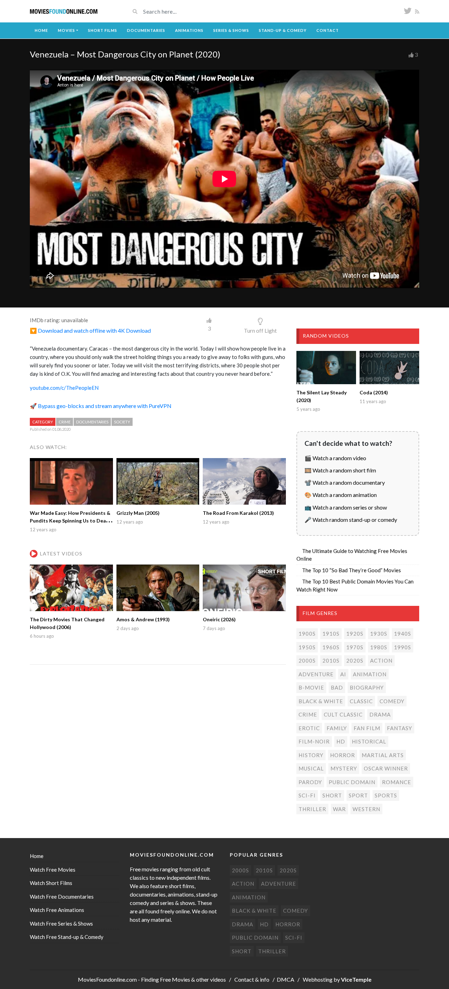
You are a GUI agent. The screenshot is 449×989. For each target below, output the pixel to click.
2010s (331, 660)
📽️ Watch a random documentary (344, 482)
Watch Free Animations (57, 910)
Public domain (352, 782)
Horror (342, 755)
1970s (354, 647)
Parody (310, 782)
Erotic (309, 728)
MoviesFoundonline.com (107, 979)
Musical (311, 768)
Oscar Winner (386, 768)
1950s (307, 647)
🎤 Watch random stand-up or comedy (350, 519)
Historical (369, 741)
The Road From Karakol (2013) (238, 513)
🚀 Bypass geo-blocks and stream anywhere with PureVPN (101, 405)
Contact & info (251, 979)
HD (340, 741)
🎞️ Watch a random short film (340, 470)
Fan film (367, 728)
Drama (380, 714)
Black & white (321, 701)
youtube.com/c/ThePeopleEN (64, 388)
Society (122, 422)
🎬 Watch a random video (335, 458)
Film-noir (314, 741)
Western (366, 809)
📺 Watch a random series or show (345, 507)
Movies (66, 30)
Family (337, 728)
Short (332, 795)
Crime (65, 422)
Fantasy (399, 728)
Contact (327, 30)
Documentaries (146, 30)
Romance (396, 782)
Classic (361, 701)
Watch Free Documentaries (62, 896)
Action (381, 660)
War (339, 809)
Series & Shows (231, 30)
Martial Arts (383, 755)
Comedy (392, 701)
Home (41, 30)
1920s (354, 633)
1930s (378, 633)
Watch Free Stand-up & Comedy (66, 937)
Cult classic (343, 714)
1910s (331, 633)
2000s (307, 660)
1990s (402, 647)
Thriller (312, 809)
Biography (367, 687)
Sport (358, 795)
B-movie (311, 687)
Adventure (316, 674)
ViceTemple (356, 979)
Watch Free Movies (52, 869)
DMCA (285, 979)
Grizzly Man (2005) (138, 513)
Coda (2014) (374, 392)
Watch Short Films (51, 883)
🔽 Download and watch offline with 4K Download (90, 330)
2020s (354, 660)
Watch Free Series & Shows (61, 923)
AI (343, 674)
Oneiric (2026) (219, 619)
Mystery (343, 768)
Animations (189, 30)
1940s (402, 633)
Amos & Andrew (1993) (143, 619)
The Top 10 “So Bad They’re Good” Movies (351, 570)
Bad (337, 687)
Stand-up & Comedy (283, 30)
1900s (307, 633)
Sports (386, 795)
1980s (378, 647)
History (311, 755)
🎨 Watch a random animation (340, 494)
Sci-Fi (307, 795)
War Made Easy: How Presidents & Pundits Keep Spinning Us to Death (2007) (70, 520)
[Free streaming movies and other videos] (64, 11)
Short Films (102, 30)
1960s (331, 647)
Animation (370, 674)
